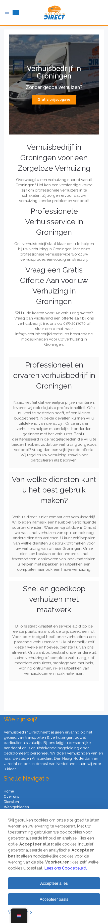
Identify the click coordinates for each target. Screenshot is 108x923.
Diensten (11, 802)
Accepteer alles (54, 883)
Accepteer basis (54, 899)
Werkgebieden (16, 807)
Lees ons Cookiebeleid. (65, 868)
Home (9, 791)
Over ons (11, 796)
